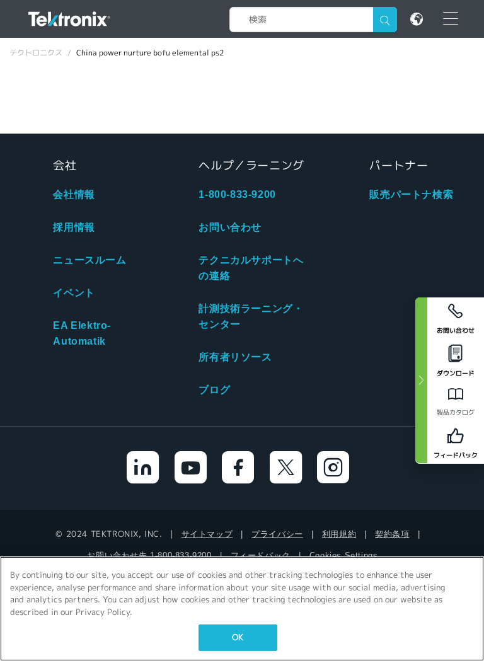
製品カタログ (456, 412)
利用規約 (339, 534)
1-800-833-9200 (237, 194)
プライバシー (277, 534)
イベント (74, 292)
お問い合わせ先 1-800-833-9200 (149, 555)
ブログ (214, 389)
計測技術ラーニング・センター (251, 316)
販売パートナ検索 (411, 194)
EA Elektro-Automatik (82, 333)
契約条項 (392, 534)
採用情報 (74, 227)
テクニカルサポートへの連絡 (251, 268)
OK (237, 637)
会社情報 (74, 194)
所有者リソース (235, 357)
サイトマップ (207, 534)
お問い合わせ (230, 227)
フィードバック (261, 555)
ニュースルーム (89, 260)
